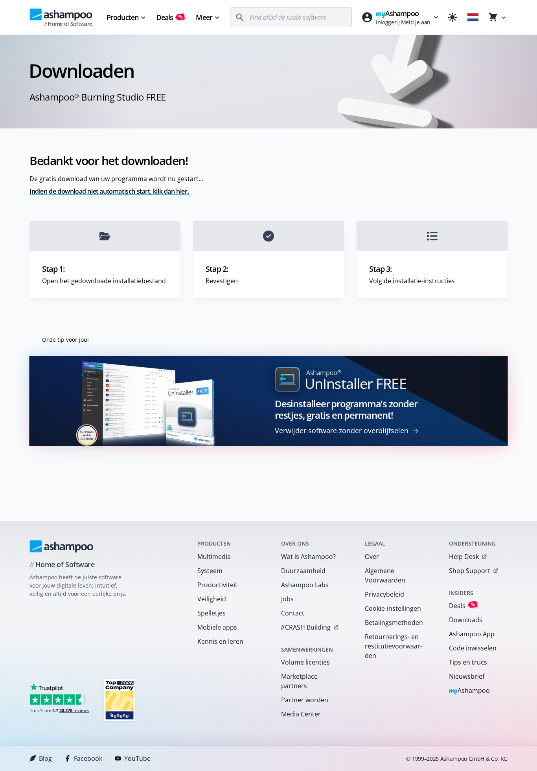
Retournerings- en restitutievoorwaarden (393, 646)
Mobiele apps (217, 627)
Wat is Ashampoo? (308, 556)
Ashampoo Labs (305, 585)
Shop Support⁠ (469, 570)
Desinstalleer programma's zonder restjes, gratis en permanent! (346, 409)
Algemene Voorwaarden (385, 575)
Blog (45, 758)
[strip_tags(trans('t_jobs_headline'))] (119, 699)
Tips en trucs (468, 662)
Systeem (210, 570)
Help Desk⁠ (464, 556)
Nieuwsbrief (466, 676)
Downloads (465, 619)
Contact (292, 613)
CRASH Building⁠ (306, 627)
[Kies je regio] (472, 17)
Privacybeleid (384, 594)
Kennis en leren (220, 641)
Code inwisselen (473, 648)
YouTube (137, 758)
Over (372, 556)
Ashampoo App (472, 634)
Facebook (88, 758)
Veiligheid (211, 599)
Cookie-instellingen (393, 608)
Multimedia (214, 556)
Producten (122, 17)
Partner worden (304, 700)
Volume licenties (305, 662)
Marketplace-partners (300, 681)
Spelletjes (211, 613)
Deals (169, 17)
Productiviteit (217, 585)
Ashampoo (469, 691)
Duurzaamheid (303, 570)
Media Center (301, 714)
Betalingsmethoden (394, 622)
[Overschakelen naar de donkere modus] (452, 17)
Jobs (287, 599)
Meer (204, 17)
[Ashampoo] (61, 546)
